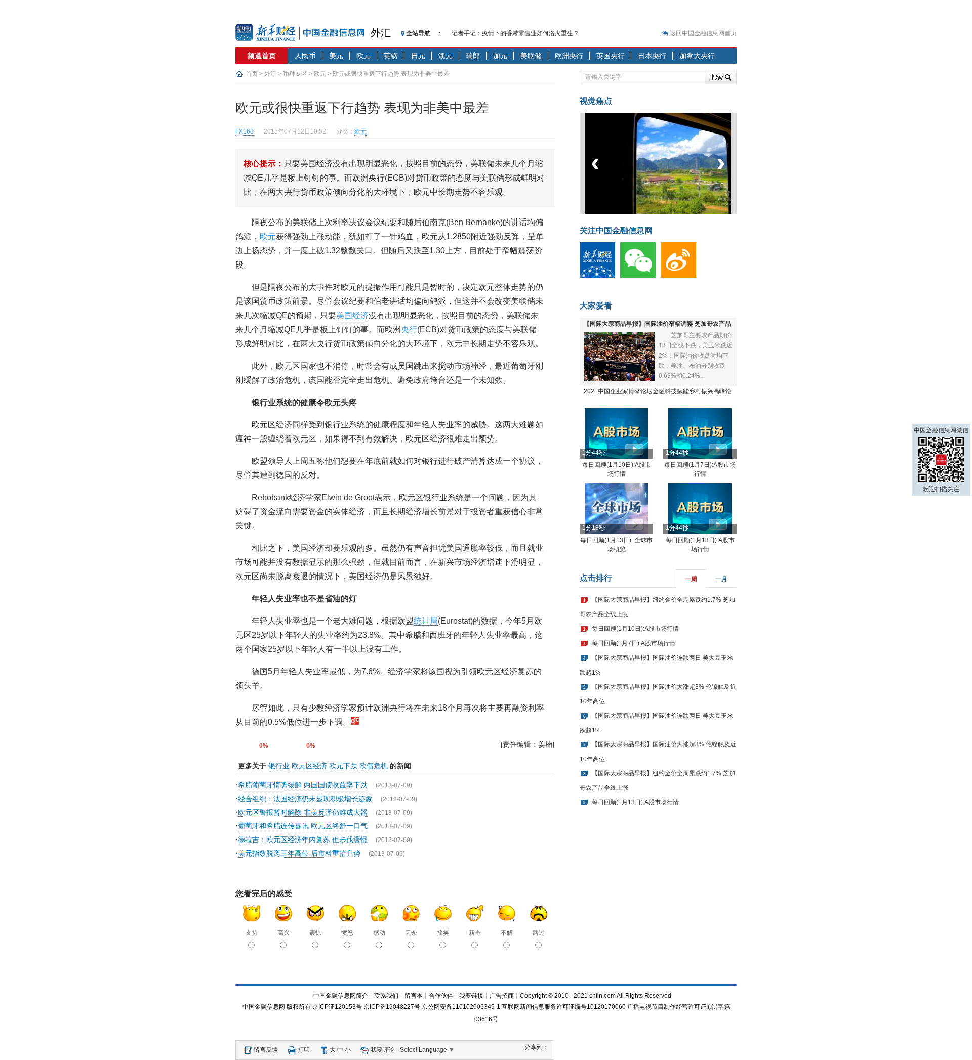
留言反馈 (266, 1049)
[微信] (640, 275)
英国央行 (610, 56)
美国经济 (352, 315)
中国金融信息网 (263, 1006)
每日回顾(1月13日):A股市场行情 (635, 802)
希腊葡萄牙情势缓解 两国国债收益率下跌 (303, 785)
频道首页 (262, 56)
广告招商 (502, 995)
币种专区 (295, 73)
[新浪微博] (681, 275)
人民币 (305, 56)
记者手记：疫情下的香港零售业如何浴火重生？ (515, 33)
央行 (409, 329)
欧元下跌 (343, 766)
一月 (721, 579)
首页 (252, 73)
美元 (336, 56)
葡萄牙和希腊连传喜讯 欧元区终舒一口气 (303, 826)
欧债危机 (373, 766)
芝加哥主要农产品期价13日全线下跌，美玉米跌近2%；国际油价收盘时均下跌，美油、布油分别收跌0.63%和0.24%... (696, 355)
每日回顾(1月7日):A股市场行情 (633, 643)
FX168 (244, 131)
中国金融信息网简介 (340, 995)
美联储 (531, 56)
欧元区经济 (309, 766)
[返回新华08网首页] (355, 722)
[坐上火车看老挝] (675, 211)
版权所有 (299, 1006)
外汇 (381, 32)
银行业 (279, 766)
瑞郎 (473, 56)
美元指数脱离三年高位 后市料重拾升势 (299, 853)
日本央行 (652, 56)
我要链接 (471, 995)
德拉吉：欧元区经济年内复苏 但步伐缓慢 (303, 839)
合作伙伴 (441, 995)
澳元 (445, 56)
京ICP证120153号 (337, 1006)
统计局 (426, 620)
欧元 (363, 56)
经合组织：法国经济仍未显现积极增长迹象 (305, 798)
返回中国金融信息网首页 (703, 33)
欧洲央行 (569, 56)
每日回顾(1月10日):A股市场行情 (635, 628)
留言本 (413, 995)
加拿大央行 (697, 56)
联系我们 (386, 995)
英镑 (391, 56)
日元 (418, 56)
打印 (304, 1049)
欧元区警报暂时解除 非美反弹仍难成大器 (303, 812)
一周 (691, 579)
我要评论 (383, 1049)
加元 (500, 56)
